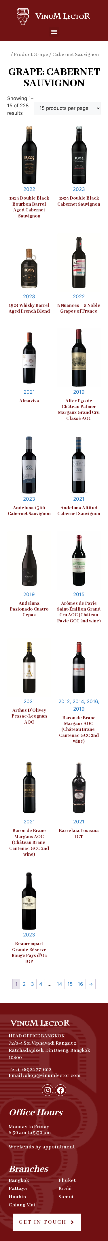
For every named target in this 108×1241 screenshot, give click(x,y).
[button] (54, 32)
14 (59, 984)
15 (70, 984)
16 (80, 984)
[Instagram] (47, 1090)
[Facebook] (60, 1090)
